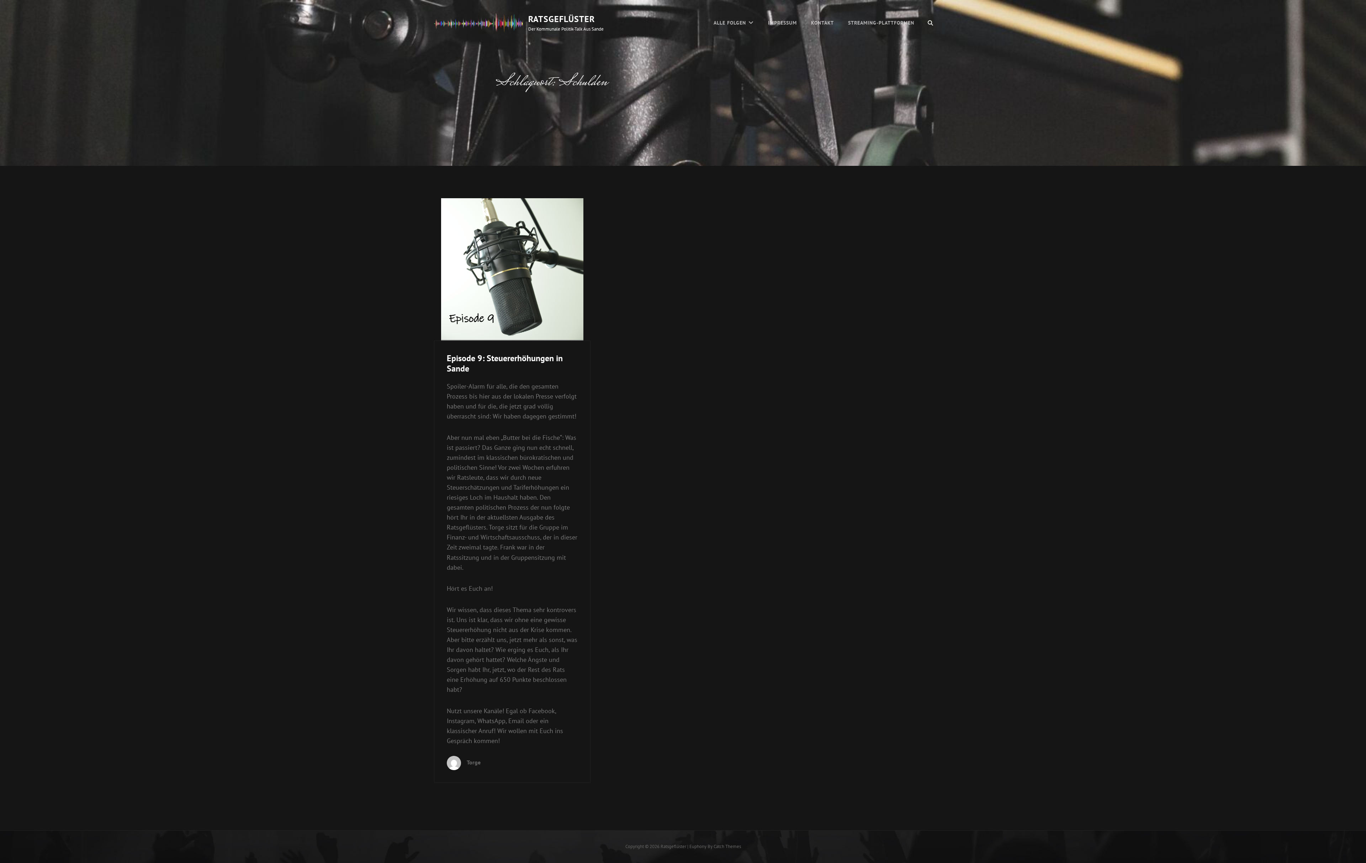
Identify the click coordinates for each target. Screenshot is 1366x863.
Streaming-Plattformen (881, 23)
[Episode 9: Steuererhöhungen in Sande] (512, 269)
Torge (474, 762)
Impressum (782, 23)
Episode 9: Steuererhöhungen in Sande (505, 363)
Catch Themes (727, 846)
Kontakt (822, 23)
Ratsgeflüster (561, 19)
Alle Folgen (730, 23)
